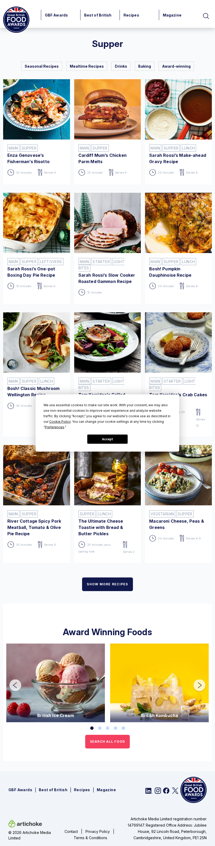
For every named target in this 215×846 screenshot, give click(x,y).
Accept (107, 439)
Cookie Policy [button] (60, 422)
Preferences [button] (54, 427)
